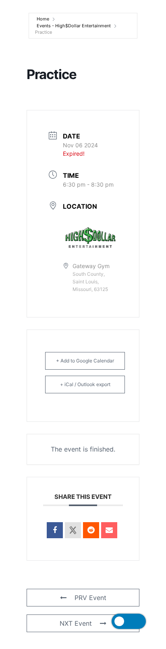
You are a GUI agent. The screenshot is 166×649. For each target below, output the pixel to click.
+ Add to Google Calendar (85, 361)
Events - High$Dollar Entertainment (74, 25)
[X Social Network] (73, 530)
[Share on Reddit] (91, 530)
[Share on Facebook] (55, 530)
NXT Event (76, 623)
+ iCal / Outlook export (85, 384)
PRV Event (90, 598)
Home (43, 19)
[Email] (109, 530)
